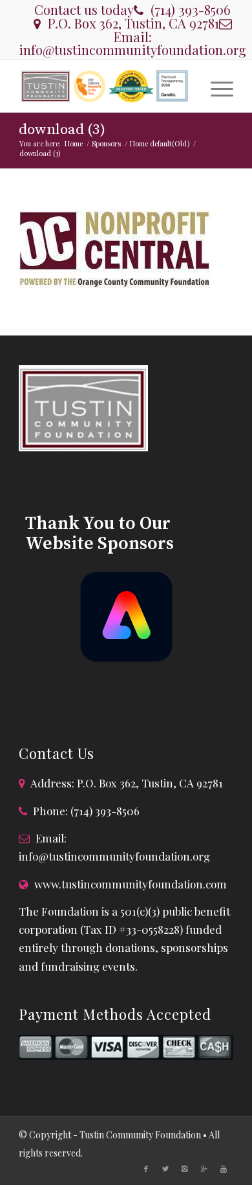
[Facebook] (146, 1169)
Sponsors (106, 143)
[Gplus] (204, 1169)
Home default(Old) (159, 143)
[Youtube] (223, 1169)
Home (74, 143)
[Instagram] (184, 1169)
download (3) (62, 129)
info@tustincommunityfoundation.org (132, 49)
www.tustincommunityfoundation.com (130, 884)
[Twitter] (165, 1169)
